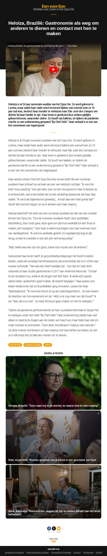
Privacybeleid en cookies (37, 552)
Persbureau (88, 552)
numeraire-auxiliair (32, 345)
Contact (77, 552)
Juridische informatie (14, 552)
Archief (99, 552)
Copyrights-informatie (61, 552)
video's (47, 345)
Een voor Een (53, 6)
